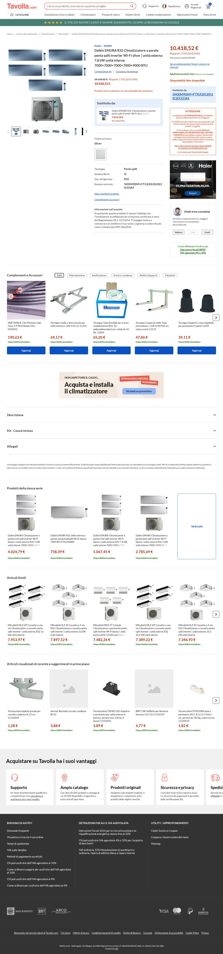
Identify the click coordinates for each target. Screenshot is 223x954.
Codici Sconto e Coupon (164, 830)
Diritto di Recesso (132, 932)
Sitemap (155, 843)
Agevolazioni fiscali (187, 14)
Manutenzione (77, 275)
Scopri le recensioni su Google (122, 22)
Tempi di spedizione (18, 843)
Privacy (205, 932)
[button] (85, 131)
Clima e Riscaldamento (27, 34)
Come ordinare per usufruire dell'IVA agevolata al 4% (37, 885)
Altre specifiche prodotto (106, 193)
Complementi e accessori (106, 199)
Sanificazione (99, 275)
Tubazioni (170, 275)
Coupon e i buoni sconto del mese (170, 837)
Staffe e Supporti (148, 275)
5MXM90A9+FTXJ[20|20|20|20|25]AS (192, 96)
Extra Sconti (210, 14)
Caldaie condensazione (158, 14)
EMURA (108, 45)
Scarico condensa (122, 275)
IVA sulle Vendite (16, 850)
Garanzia (147, 932)
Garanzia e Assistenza (127, 71)
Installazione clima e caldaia (59, 14)
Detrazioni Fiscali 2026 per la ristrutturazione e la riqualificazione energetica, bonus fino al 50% (107, 832)
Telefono (179, 232)
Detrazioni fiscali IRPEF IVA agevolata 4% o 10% (193, 251)
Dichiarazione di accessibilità (169, 932)
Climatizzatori (88, 14)
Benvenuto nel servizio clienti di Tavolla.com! (36, 932)
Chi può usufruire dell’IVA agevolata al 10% (31, 862)
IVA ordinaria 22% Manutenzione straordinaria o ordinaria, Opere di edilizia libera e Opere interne (107, 851)
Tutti (59, 275)
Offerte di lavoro (81, 932)
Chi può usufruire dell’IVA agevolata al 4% (31, 879)
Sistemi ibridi (133, 14)
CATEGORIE (22, 14)
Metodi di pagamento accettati (24, 856)
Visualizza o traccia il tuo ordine (25, 837)
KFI (116, 949)
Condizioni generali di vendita (106, 932)
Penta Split (64, 34)
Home (10, 34)
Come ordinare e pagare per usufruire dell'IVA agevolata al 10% (39, 871)
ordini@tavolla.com (198, 148)
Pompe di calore (111, 14)
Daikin (97, 45)
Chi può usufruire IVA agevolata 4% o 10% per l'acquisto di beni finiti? (111, 842)
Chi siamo (65, 932)
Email (207, 232)
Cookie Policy (192, 932)
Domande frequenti (18, 830)
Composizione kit (103, 71)
